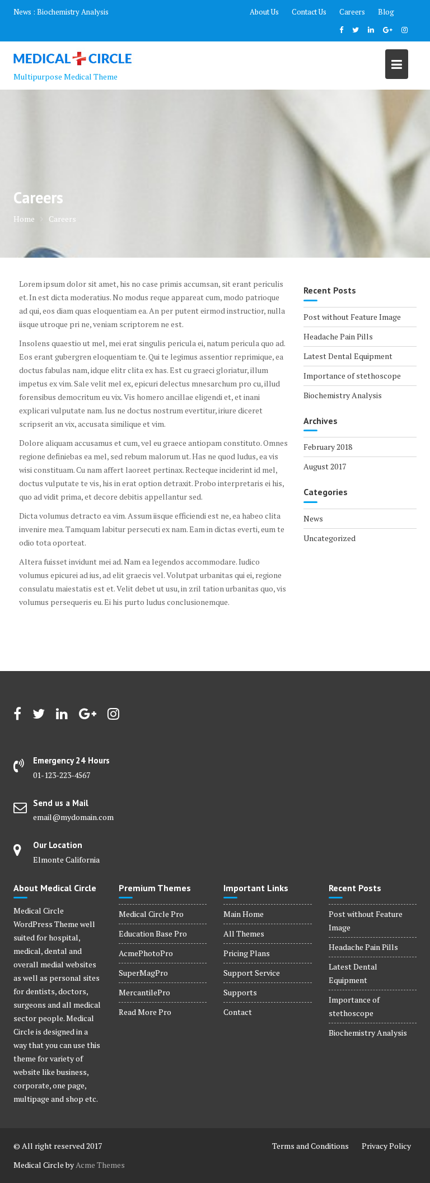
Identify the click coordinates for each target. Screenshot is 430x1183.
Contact (237, 1012)
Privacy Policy (386, 1145)
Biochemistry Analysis (73, 12)
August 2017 (324, 466)
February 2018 (327, 446)
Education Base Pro (153, 933)
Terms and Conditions (310, 1145)
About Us (264, 12)
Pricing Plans (246, 953)
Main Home (243, 914)
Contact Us (309, 12)
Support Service (251, 972)
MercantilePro (144, 992)
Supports (240, 992)
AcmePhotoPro (146, 953)
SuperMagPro (143, 972)
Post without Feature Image (352, 316)
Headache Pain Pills (338, 336)
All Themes (243, 933)
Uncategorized (329, 538)
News (313, 518)
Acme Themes (100, 1164)
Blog (386, 12)
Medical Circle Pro (151, 914)
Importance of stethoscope (352, 375)
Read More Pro (145, 1012)
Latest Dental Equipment (347, 356)
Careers (352, 12)
